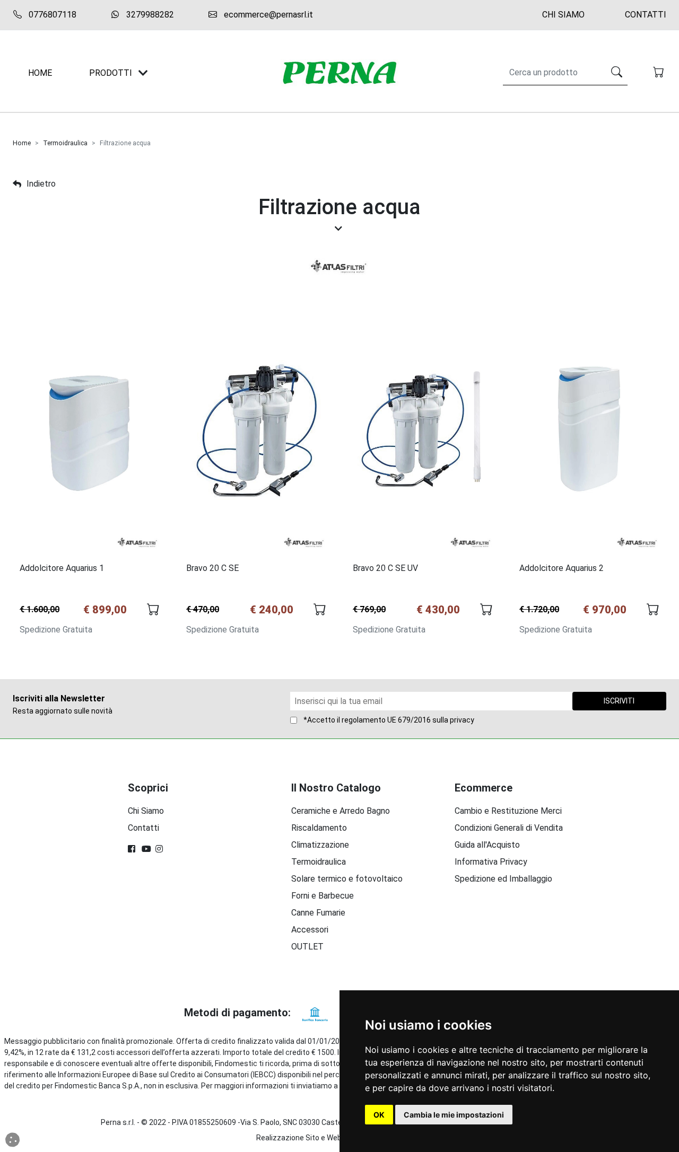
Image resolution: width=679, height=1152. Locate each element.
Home (22, 143)
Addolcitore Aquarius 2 (561, 568)
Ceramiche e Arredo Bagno (340, 811)
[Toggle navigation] (143, 73)
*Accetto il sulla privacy (388, 720)
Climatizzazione (320, 845)
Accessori (309, 930)
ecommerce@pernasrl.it (267, 15)
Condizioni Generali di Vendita (509, 828)
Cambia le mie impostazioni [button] (454, 1114)
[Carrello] (659, 73)
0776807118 (51, 15)
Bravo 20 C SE (212, 568)
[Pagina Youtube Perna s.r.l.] (146, 849)
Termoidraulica (65, 143)
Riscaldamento (319, 828)
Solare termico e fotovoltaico (347, 879)
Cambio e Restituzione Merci (508, 811)
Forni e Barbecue (322, 896)
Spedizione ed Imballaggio (503, 879)
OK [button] (379, 1114)
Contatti (645, 15)
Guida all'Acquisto (487, 845)
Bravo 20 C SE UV (385, 568)
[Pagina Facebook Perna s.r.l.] (132, 849)
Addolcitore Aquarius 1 (62, 568)
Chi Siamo (563, 15)
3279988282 (149, 15)
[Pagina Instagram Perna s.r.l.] (160, 849)
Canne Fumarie (318, 913)
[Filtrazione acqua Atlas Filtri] (340, 267)
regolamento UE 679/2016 (386, 720)
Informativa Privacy (491, 862)
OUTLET (307, 947)
